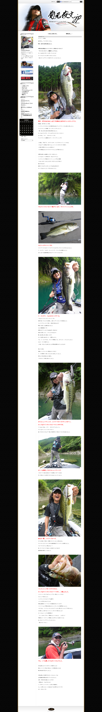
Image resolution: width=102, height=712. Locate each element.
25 (24, 132)
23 (20, 132)
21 (30, 130)
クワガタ (24, 93)
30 (20, 134)
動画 (23, 94)
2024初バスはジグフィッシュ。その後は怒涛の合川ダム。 (26, 115)
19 (26, 130)
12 (26, 127)
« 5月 (22, 136)
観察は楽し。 (68, 33)
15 (32, 127)
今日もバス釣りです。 (52, 33)
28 (30, 132)
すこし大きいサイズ (57, 1)
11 (24, 127)
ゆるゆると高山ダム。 (25, 111)
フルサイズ (59, 1)
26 (26, 132)
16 (20, 130)
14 (30, 127)
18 (24, 130)
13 (28, 127)
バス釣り (24, 85)
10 (22, 127)
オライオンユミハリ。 (25, 100)
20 (28, 130)
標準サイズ (56, 1)
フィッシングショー (26, 90)
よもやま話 (24, 91)
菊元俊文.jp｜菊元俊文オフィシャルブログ (51, 17)
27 (28, 132)
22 (32, 130)
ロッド (23, 87)
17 (22, 130)
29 (32, 132)
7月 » (25, 136)
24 (22, 132)
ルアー (23, 88)
